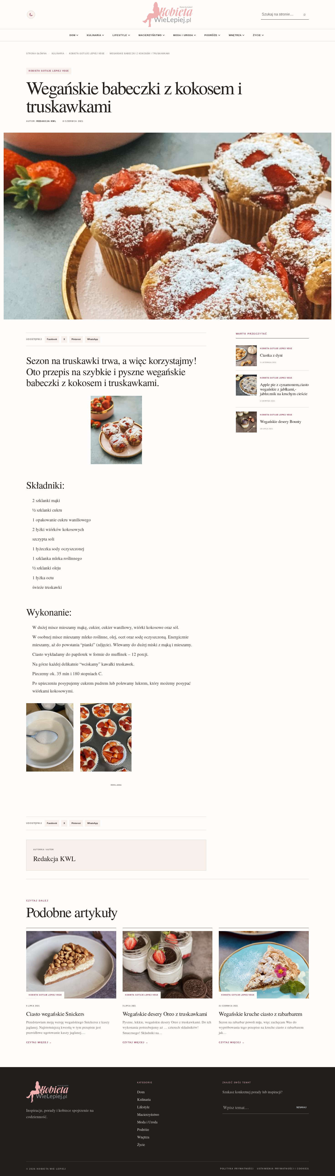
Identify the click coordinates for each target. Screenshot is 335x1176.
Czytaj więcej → (39, 1042)
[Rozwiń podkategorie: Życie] (262, 35)
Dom (72, 35)
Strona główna (36, 53)
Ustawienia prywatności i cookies (283, 1169)
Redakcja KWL (46, 121)
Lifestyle (120, 35)
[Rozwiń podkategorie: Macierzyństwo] (163, 35)
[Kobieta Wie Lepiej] (167, 14)
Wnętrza (235, 35)
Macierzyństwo (150, 35)
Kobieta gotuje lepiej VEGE (87, 53)
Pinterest (76, 339)
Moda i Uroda (183, 35)
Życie (257, 35)
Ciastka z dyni (271, 355)
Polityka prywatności (237, 1169)
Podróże (210, 35)
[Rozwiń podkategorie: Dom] (77, 35)
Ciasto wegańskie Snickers (55, 1013)
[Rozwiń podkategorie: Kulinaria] (103, 35)
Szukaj (301, 1107)
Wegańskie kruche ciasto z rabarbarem (260, 1013)
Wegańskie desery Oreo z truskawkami (165, 1013)
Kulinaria (94, 35)
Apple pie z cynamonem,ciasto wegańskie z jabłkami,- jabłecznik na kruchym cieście (284, 389)
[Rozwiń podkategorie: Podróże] (219, 35)
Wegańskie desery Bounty (280, 421)
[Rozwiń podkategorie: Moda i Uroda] (195, 35)
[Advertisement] (116, 797)
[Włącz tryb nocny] (31, 14)
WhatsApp (92, 339)
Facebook (52, 339)
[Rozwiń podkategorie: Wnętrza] (243, 35)
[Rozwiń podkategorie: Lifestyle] (129, 35)
